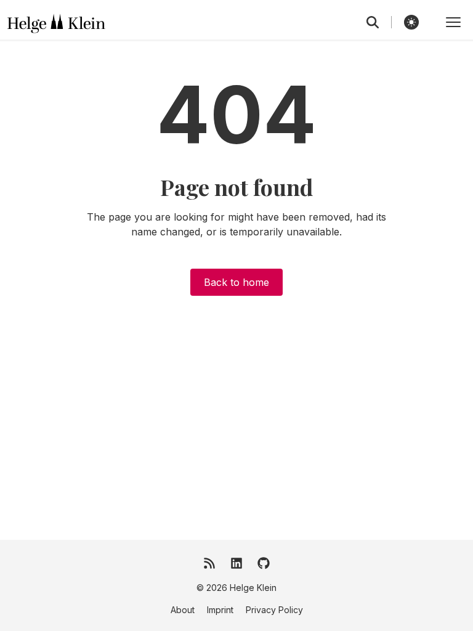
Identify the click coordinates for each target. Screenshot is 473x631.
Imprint (220, 610)
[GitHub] (263, 563)
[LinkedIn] (236, 563)
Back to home (236, 282)
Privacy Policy (274, 610)
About (183, 610)
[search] (379, 22)
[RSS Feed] (209, 563)
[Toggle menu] (453, 22)
